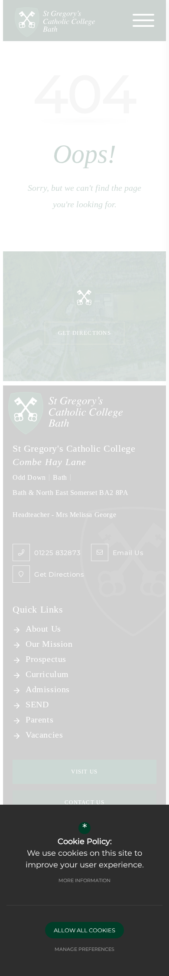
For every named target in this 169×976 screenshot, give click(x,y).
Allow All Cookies (84, 930)
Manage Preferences (84, 949)
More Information (84, 880)
